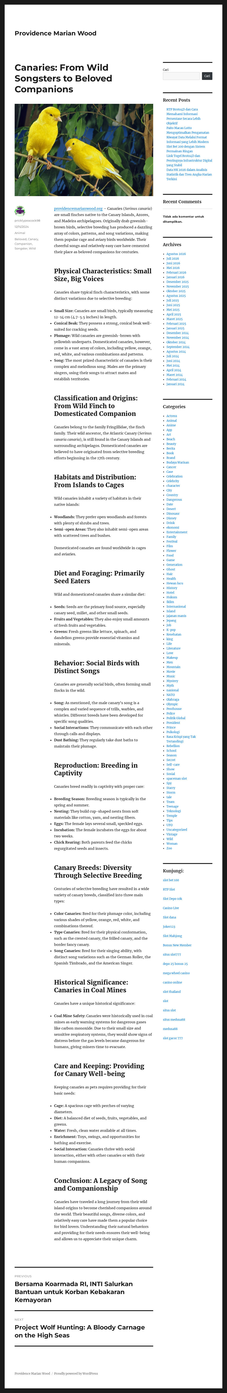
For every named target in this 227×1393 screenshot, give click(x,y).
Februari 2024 (176, 379)
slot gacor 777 (173, 1038)
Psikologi (173, 732)
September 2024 (178, 347)
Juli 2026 (172, 259)
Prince (171, 727)
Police (170, 713)
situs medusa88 (174, 1020)
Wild (32, 248)
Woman (172, 844)
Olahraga (172, 699)
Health (171, 579)
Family (171, 537)
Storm (170, 792)
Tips (169, 820)
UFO (169, 825)
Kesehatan (173, 634)
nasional (172, 690)
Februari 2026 (176, 272)
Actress (171, 416)
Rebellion (173, 746)
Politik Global (175, 718)
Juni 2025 (173, 305)
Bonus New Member (177, 945)
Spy (169, 783)
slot (165, 1001)
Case (169, 472)
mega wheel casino (176, 973)
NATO (170, 695)
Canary (33, 239)
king (169, 639)
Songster (21, 248)
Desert (171, 509)
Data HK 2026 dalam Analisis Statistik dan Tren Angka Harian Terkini (189, 174)
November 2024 (177, 338)
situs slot (169, 1010)
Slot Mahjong (172, 936)
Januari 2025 (175, 328)
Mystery (172, 681)
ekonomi (172, 527)
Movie (170, 672)
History (171, 588)
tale (169, 797)
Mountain (173, 667)
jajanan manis (176, 616)
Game (170, 560)
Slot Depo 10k (172, 899)
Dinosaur (173, 514)
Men (169, 662)
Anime (171, 425)
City (169, 490)
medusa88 (170, 1029)
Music (170, 676)
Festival (171, 541)
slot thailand (172, 992)
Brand (170, 458)
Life (169, 644)
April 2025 (173, 314)
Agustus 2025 (176, 296)
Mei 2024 (173, 365)
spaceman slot (176, 779)
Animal (20, 233)
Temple (171, 816)
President (173, 723)
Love (169, 653)
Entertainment (176, 532)
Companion (23, 243)
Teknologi (173, 811)
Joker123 (169, 927)
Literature (173, 648)
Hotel (170, 593)
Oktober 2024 (176, 342)
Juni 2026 (173, 263)
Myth (170, 686)
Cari (165, 70)
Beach (170, 439)
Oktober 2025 (176, 291)
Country (172, 495)
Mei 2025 (173, 310)
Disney (171, 518)
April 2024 (173, 370)
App (169, 430)
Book (170, 453)
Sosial (170, 774)
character (173, 486)
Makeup (172, 658)
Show (170, 769)
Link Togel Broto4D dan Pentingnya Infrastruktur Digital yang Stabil (189, 160)
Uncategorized (176, 830)
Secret (170, 760)
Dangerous (174, 500)
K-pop (171, 630)
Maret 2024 (174, 375)
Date (169, 504)
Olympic (172, 704)
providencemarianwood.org (78, 208)
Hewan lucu (174, 583)
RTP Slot (169, 889)
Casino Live (171, 908)
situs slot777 (172, 954)
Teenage (172, 806)
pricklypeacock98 (27, 220)
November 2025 (177, 286)
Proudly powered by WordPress (76, 1374)
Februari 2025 (176, 324)
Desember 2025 (177, 282)
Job (168, 625)
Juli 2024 (172, 356)
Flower (171, 551)
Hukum (171, 597)
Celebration (174, 476)
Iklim (170, 602)
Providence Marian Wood (55, 33)
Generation (174, 565)
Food (170, 555)
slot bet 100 (171, 880)
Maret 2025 (174, 319)
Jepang (171, 620)
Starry (170, 788)
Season (171, 755)
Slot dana (169, 917)
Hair (169, 574)
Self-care (173, 765)
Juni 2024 (173, 361)
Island (170, 611)
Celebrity (172, 481)
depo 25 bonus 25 (175, 964)
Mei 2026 (173, 268)
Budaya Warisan (177, 462)
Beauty (171, 444)
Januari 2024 (175, 384)
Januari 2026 (175, 277)
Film (169, 546)
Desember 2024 (177, 333)
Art (168, 435)
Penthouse (174, 709)
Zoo (169, 848)
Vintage (171, 834)
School (171, 751)
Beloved (21, 239)
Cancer (171, 467)
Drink (170, 523)
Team (170, 802)
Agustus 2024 (176, 352)
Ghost (170, 569)
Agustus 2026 (176, 254)
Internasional (176, 607)
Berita (170, 448)
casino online (172, 982)
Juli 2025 (172, 300)
